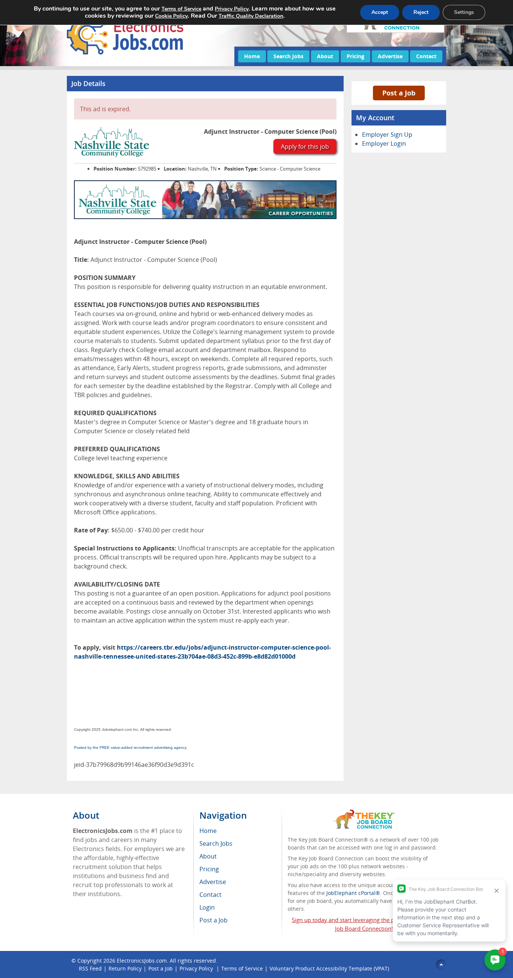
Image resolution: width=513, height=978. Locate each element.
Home (252, 56)
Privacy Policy (197, 968)
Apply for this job (305, 146)
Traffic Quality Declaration (251, 16)
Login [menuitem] (207, 907)
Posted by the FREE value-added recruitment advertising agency (130, 747)
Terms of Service (242, 968)
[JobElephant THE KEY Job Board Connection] (364, 812)
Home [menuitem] (208, 831)
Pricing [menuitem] (209, 869)
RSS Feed (90, 968)
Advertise (390, 56)
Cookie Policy (171, 16)
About (325, 56)
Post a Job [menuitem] (213, 920)
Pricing (355, 56)
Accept (379, 12)
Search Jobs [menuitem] (215, 843)
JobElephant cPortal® (353, 892)
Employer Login (384, 143)
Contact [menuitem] (210, 894)
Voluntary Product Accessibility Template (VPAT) (329, 968)
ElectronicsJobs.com (142, 960)
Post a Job (398, 92)
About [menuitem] (208, 856)
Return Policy (125, 968)
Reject (421, 12)
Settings (464, 12)
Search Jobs (288, 56)
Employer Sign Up (387, 134)
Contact (426, 56)
